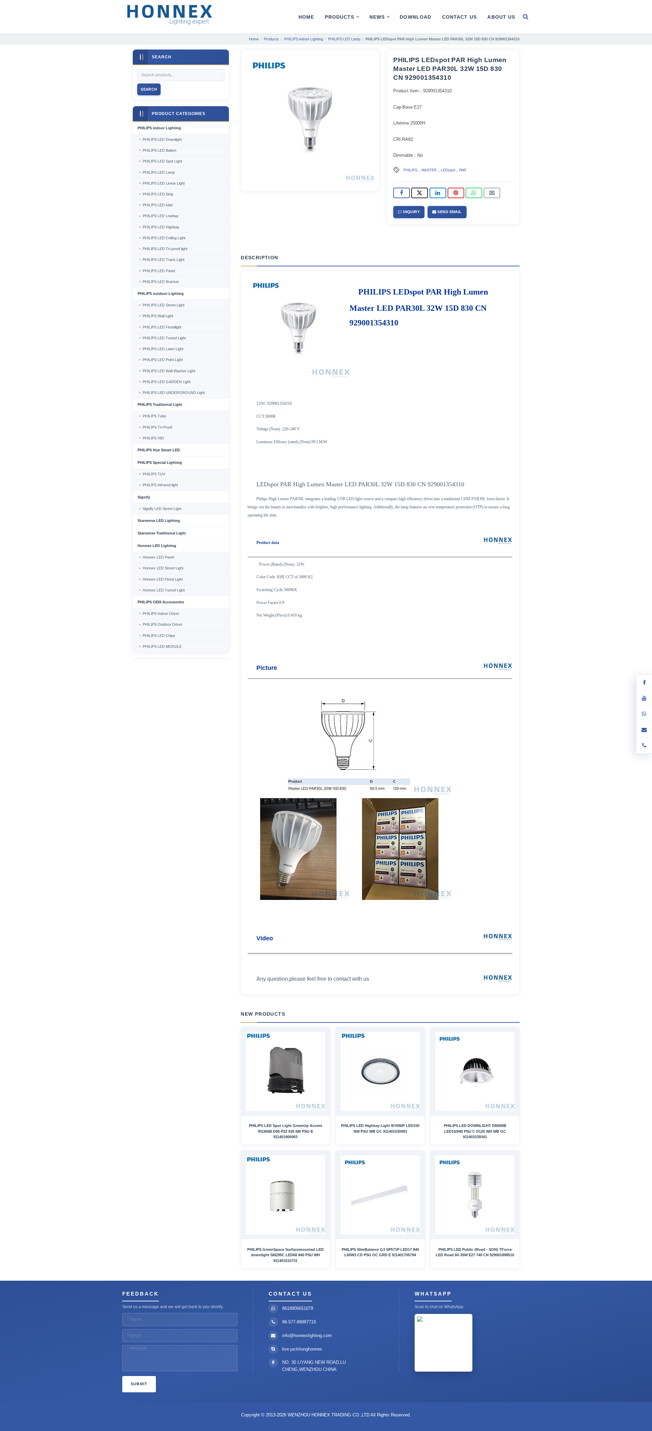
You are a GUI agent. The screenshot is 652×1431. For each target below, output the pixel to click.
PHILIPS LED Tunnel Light (164, 338)
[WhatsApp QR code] (644, 714)
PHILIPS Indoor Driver (161, 613)
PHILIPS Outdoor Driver (162, 624)
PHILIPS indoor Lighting (159, 128)
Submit (139, 1384)
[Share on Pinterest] (456, 193)
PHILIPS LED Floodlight (162, 327)
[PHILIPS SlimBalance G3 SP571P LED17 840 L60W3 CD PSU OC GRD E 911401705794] (380, 1195)
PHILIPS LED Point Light (163, 360)
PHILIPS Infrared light (160, 485)
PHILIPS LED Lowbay (161, 216)
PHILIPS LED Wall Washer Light (169, 371)
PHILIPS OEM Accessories (161, 602)
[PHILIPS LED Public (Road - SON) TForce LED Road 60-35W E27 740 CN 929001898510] (474, 1195)
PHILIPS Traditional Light (160, 404)
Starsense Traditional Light (162, 533)
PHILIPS (410, 170)
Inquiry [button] (411, 212)
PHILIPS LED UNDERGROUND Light (174, 393)
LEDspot (448, 170)
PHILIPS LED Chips (159, 636)
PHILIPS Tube (154, 416)
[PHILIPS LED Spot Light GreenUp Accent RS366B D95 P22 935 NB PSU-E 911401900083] (285, 1071)
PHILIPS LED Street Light (163, 305)
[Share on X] (419, 193)
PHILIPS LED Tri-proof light (165, 249)
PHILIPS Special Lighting (160, 462)
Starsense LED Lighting (159, 521)
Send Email (449, 212)
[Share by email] (492, 193)
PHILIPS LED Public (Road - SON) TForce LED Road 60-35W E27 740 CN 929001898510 (475, 1252)
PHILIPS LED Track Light (163, 260)
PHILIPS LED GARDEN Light (167, 382)
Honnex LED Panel (158, 557)
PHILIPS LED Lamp (159, 172)
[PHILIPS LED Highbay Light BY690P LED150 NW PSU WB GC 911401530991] (380, 1071)
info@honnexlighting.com (307, 1335)
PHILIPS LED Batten (159, 150)
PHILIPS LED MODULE (162, 646)
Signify (144, 497)
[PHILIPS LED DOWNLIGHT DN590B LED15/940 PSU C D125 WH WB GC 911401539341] (474, 1071)
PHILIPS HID (153, 438)
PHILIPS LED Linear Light (164, 183)
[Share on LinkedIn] (438, 193)
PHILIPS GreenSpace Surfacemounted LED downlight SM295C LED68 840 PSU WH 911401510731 (285, 1255)
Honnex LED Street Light (163, 568)
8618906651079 (297, 1308)
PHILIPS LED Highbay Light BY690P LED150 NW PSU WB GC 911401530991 (380, 1128)
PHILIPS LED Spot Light (162, 161)
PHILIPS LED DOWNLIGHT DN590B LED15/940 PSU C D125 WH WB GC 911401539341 (475, 1131)
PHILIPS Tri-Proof (157, 427)
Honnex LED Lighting (157, 546)
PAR (462, 170)
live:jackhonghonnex (302, 1349)
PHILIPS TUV (154, 474)
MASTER (429, 170)
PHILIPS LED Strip (158, 194)
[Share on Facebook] (401, 193)
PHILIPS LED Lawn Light (163, 349)
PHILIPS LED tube (158, 205)
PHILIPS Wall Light (158, 316)
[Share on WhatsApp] (474, 193)
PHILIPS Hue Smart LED (159, 450)
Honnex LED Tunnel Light (164, 590)
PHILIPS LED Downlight (162, 139)
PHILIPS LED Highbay (161, 227)
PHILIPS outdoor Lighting (161, 293)
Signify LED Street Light (162, 509)
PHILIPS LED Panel (159, 271)
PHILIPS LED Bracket (161, 282)
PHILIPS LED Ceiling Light (164, 238)
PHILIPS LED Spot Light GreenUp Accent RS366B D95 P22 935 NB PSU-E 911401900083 (285, 1131)
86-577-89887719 (299, 1321)
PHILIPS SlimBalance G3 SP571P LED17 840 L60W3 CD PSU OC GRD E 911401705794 (380, 1252)
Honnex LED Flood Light (163, 579)
